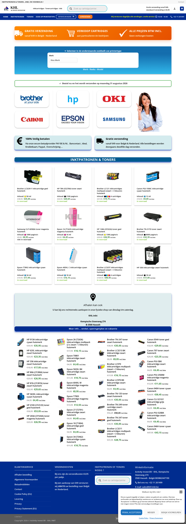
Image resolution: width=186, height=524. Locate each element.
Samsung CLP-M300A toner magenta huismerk (33, 230)
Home (5, 17)
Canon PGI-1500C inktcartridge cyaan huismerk (150, 190)
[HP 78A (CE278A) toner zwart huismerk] (73, 176)
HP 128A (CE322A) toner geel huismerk (109, 230)
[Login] (174, 8)
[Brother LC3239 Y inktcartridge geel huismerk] (33, 176)
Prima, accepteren (131, 512)
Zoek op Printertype (45, 17)
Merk (51, 55)
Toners (30, 17)
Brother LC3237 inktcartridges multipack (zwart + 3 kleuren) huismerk (110, 269)
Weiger (151, 512)
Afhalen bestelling (23, 474)
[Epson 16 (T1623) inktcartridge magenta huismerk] (73, 217)
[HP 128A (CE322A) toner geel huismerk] (113, 217)
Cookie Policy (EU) (23, 494)
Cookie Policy (143, 518)
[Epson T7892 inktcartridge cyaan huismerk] (33, 255)
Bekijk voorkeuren (171, 512)
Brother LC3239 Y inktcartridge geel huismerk (32, 190)
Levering (19, 499)
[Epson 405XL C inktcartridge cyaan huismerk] (73, 255)
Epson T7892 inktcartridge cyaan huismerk (31, 268)
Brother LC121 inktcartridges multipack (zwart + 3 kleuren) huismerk (109, 191)
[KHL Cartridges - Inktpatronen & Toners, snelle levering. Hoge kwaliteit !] (14, 8)
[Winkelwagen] (182, 9)
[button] (181, 492)
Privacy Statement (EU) (26, 508)
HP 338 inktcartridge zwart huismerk (153, 267)
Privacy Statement (156, 518)
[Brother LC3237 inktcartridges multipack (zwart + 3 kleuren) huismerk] (113, 255)
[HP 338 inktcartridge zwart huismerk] (152, 255)
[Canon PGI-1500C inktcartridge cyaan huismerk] (152, 176)
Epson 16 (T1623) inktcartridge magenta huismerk (70, 230)
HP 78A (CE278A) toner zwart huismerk (69, 190)
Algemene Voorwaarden (26, 479)
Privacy (18, 503)
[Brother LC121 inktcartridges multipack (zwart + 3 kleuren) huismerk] (113, 176)
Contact (181, 2)
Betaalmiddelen (22, 484)
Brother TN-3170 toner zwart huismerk (149, 230)
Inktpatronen (17, 17)
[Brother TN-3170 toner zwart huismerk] (152, 217)
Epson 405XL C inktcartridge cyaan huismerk (72, 268)
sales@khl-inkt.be (150, 487)
